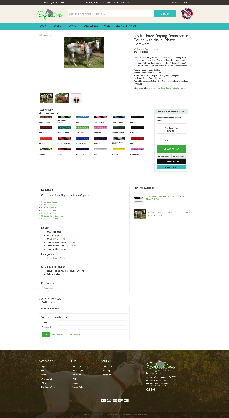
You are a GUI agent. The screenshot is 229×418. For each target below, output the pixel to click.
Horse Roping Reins (49, 207)
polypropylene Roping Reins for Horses (169, 88)
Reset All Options (171, 167)
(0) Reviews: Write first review (146, 49)
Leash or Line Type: (56, 245)
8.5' (68, 249)
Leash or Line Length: (57, 249)
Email (44, 322)
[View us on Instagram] (153, 390)
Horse (73, 242)
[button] (122, 13)
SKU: (136, 52)
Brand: (50, 238)
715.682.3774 (155, 373)
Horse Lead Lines (48, 204)
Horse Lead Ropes (49, 202)
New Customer (58, 334)
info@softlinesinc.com (159, 380)
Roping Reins (70, 245)
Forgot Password (74, 334)
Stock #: (50, 235)
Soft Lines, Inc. (45, 35)
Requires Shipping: (55, 270)
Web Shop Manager (140, 415)
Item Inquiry (165, 156)
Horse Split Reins (48, 210)
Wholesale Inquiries (49, 218)
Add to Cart (173, 148)
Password (46, 327)
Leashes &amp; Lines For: (58, 242)
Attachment (48, 287)
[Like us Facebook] (148, 390)
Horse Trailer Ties (48, 213)
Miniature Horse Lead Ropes (53, 215)
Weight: (50, 274)
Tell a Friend (179, 156)
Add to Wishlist (172, 161)
